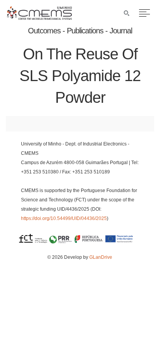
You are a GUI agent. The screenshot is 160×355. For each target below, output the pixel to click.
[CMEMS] (39, 17)
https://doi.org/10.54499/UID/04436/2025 (64, 218)
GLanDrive (100, 257)
